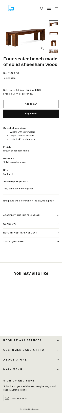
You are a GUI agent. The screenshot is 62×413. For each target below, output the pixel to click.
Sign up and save (19, 380)
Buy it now (31, 113)
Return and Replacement (20, 233)
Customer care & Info (23, 350)
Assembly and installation (21, 215)
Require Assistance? (22, 340)
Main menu (12, 369)
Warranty (10, 224)
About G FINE (15, 359)
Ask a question (13, 242)
